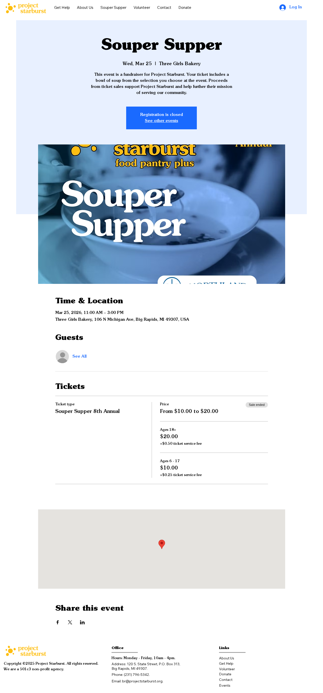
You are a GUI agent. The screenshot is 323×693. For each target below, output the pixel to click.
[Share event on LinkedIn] (82, 622)
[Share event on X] (70, 622)
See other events (161, 121)
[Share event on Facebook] (57, 622)
